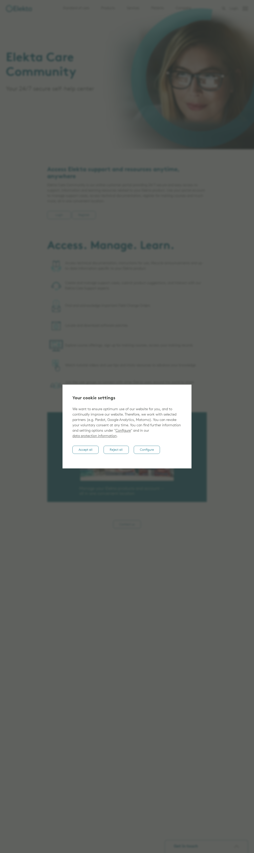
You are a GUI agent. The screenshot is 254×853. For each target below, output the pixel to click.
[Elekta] (19, 8)
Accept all (85, 450)
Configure (123, 431)
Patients (157, 8)
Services (133, 8)
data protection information (94, 436)
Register (84, 215)
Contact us (127, 524)
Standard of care (76, 8)
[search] (223, 8)
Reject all (116, 450)
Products (108, 8)
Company (183, 8)
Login (234, 9)
